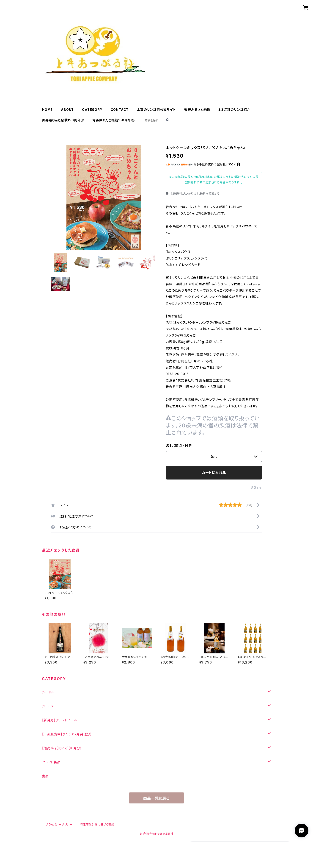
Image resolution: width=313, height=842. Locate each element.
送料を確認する (210, 193)
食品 (45, 776)
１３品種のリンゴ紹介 (234, 110)
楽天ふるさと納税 (197, 110)
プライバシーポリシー (59, 824)
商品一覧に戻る (156, 798)
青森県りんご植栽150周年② (113, 120)
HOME (47, 110)
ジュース (48, 706)
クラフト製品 (51, 762)
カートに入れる (214, 472)
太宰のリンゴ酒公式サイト (156, 110)
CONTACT (120, 110)
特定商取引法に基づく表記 (97, 824)
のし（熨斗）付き (179, 445)
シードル (48, 692)
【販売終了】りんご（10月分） (62, 748)
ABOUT (67, 110)
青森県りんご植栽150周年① (63, 120)
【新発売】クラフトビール (59, 720)
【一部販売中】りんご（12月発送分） (67, 734)
